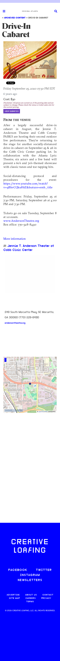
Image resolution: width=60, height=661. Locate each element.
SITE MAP (14, 598)
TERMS (30, 602)
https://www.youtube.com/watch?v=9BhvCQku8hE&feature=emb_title (27, 185)
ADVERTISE (13, 595)
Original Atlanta (30, 11)
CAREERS (30, 598)
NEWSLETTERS (30, 580)
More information (14, 238)
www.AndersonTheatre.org (21, 220)
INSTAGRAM (30, 575)
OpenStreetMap (43, 411)
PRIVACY (46, 598)
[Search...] (56, 11)
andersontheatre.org (15, 323)
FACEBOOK (17, 570)
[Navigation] (2, 11)
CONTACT (47, 595)
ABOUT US (31, 595)
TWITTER (44, 570)
